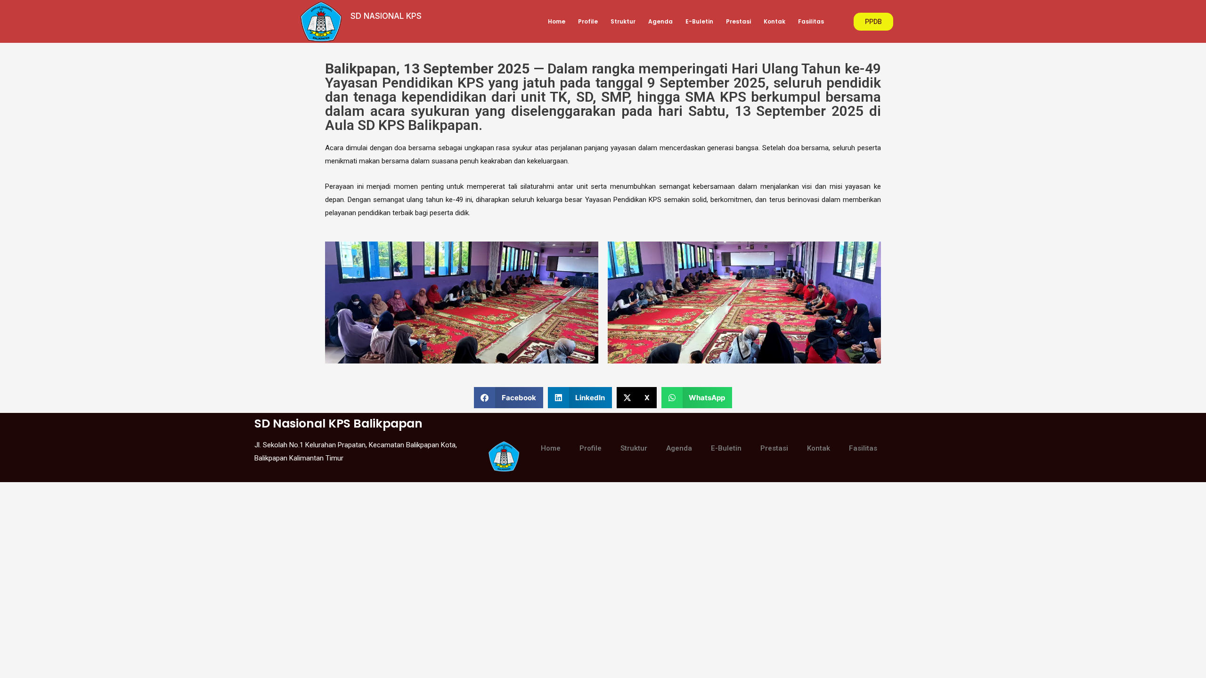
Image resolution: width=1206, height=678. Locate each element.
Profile (588, 21)
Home (556, 21)
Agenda (660, 21)
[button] (508, 397)
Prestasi (738, 21)
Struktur (623, 21)
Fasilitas (811, 21)
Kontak (774, 21)
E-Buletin (699, 21)
